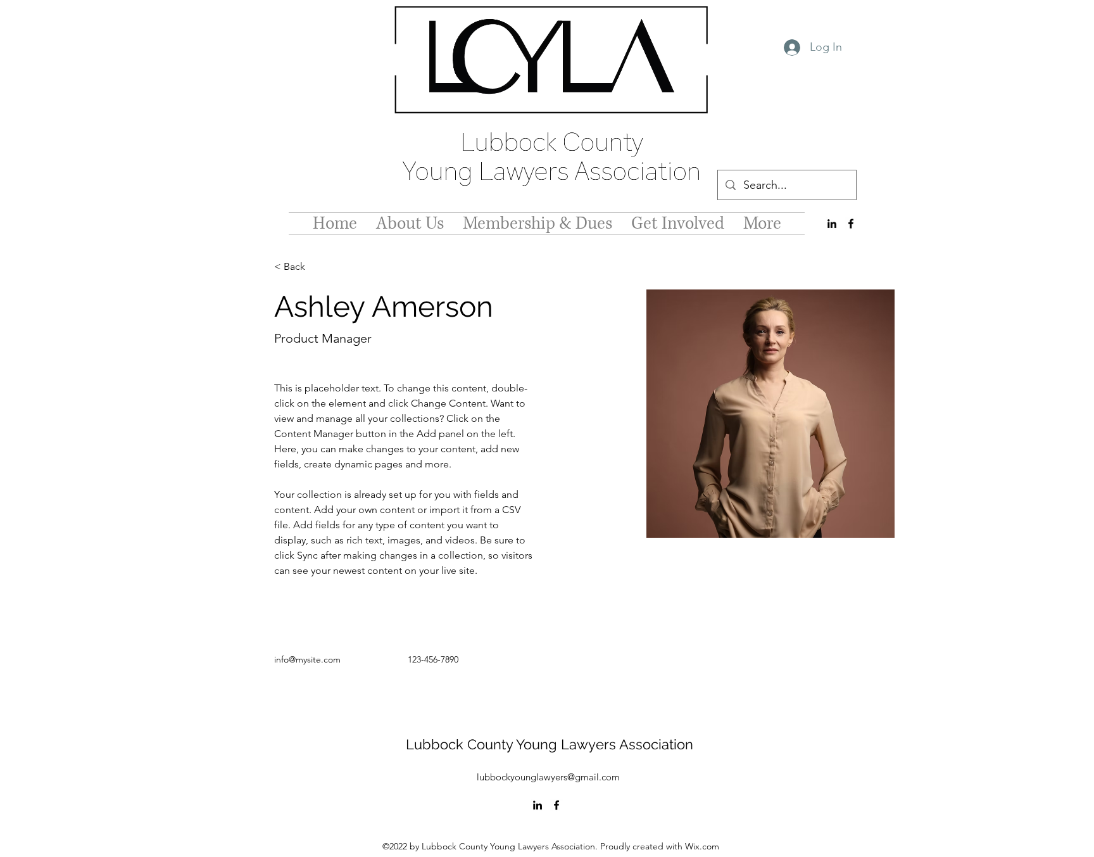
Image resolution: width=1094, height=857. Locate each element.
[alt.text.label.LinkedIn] (832, 223)
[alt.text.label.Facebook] (851, 223)
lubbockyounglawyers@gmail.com (548, 777)
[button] (299, 267)
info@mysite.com (307, 659)
